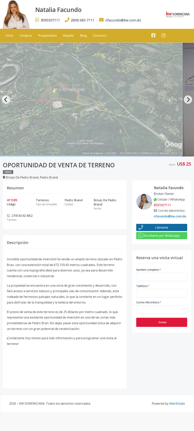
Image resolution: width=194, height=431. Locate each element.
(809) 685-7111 (82, 20)
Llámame (161, 227)
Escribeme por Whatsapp (162, 236)
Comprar (26, 35)
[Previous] (6, 99)
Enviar (163, 322)
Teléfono (142, 286)
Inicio (9, 35)
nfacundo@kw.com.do (123, 20)
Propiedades (47, 35)
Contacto (99, 35)
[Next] (188, 99)
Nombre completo (148, 269)
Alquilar (68, 35)
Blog (83, 35)
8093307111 (50, 20)
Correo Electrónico (148, 302)
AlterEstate (177, 403)
